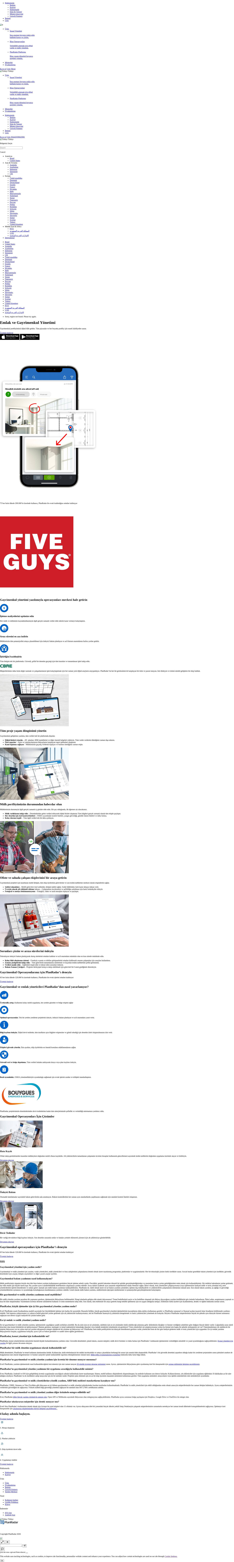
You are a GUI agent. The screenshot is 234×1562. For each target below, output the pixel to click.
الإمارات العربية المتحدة (19, 236)
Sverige (13, 220)
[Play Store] (29, 339)
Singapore (14, 172)
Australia (13, 165)
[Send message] (25, 1545)
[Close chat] (7, 1542)
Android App (10, 1515)
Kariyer (13, 7)
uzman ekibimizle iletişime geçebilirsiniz (184, 1364)
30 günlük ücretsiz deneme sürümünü (91, 1364)
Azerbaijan (14, 167)
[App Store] (10, 339)
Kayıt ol (3, 69)
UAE (12, 233)
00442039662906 (18, 137)
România (13, 207)
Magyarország (15, 194)
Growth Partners (16, 16)
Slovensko (14, 213)
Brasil (12, 158)
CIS (11, 174)
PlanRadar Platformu (21, 55)
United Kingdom (16, 224)
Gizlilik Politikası (11, 1502)
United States (15, 161)
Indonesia (13, 169)
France (12, 187)
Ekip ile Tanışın (16, 12)
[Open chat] (2, 1549)
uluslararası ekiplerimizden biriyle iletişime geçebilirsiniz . (35, 1409)
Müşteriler (9, 63)
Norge (12, 198)
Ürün (7, 29)
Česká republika (16, 178)
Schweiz (13, 209)
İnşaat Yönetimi (22, 34)
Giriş (7, 21)
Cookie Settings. (171, 1556)
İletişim (12, 5)
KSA (12, 229)
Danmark (13, 180)
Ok (2, 1561)
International (10, 238)
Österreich (14, 200)
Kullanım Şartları (11, 1500)
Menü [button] (13, 69)
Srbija (12, 211)
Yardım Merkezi (11, 1492)
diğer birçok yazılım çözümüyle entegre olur (30, 1397)
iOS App (8, 1513)
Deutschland (14, 183)
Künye (7, 1504)
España (12, 185)
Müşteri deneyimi (16, 14)
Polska (12, 205)
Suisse (12, 218)
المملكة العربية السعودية (19, 231)
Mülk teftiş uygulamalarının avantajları (105, 1355)
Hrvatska (13, 189)
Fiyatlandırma (10, 65)
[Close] (27, 1552)
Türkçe (12, 222)
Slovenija (13, 215)
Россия (12, 202)
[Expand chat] (2, 1542)
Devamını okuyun (7, 1160)
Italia (12, 191)
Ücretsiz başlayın (6, 333)
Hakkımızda (9, 3)
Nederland (14, 196)
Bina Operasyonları (21, 45)
